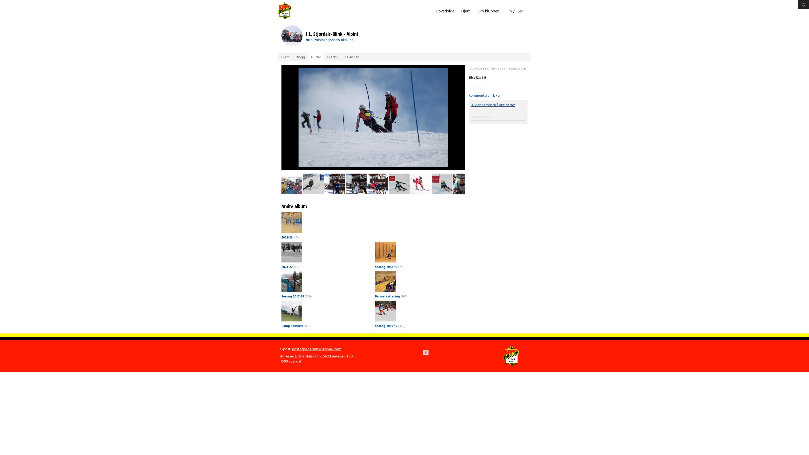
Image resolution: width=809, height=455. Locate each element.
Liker (497, 95)
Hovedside (445, 10)
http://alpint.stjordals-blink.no (330, 39)
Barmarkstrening (391, 296)
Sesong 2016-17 (390, 326)
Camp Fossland (295, 326)
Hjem (466, 10)
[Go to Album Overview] (291, 222)
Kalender (351, 57)
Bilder (316, 57)
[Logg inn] (803, 4)
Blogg (300, 57)
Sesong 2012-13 (517, 68)
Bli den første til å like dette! (493, 105)
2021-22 (290, 267)
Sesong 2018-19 (389, 267)
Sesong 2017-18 (296, 296)
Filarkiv (332, 57)
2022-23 (290, 237)
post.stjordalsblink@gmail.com (316, 349)
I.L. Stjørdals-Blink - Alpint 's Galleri (488, 68)
